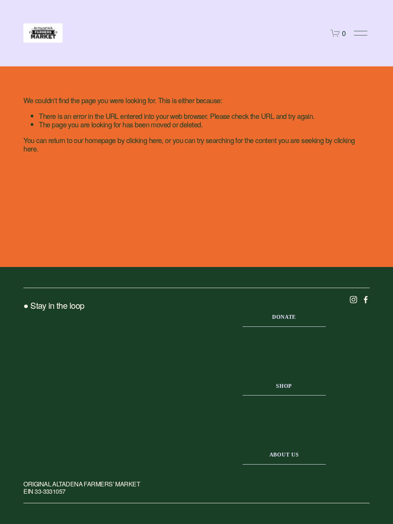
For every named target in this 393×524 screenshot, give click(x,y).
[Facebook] (366, 299)
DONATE (284, 317)
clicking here (144, 140)
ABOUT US (284, 454)
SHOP (284, 386)
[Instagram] (353, 299)
